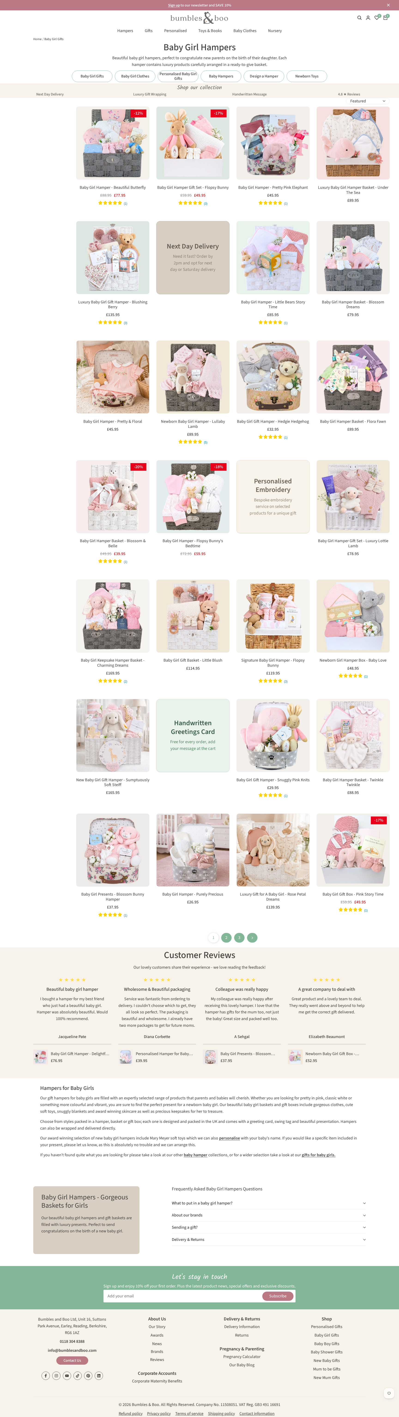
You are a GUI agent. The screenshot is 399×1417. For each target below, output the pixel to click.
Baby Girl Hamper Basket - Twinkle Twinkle (353, 782)
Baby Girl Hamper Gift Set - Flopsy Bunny (193, 187)
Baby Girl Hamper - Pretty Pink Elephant (273, 187)
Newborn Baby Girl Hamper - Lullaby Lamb (193, 424)
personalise (229, 1138)
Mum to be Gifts (327, 1369)
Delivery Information (242, 1327)
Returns (242, 1335)
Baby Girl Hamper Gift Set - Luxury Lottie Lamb (353, 543)
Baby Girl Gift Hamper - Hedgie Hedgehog (273, 421)
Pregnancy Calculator (241, 1357)
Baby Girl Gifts (53, 39)
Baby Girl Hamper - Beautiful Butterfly (113, 187)
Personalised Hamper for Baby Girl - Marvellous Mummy (162, 1054)
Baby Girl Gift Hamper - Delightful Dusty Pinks (80, 1054)
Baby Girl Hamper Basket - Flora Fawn (353, 421)
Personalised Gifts (326, 1327)
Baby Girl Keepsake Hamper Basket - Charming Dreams (113, 663)
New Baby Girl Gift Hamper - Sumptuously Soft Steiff (112, 782)
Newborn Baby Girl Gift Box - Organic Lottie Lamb (330, 1054)
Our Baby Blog (241, 1365)
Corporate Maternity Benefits (157, 1381)
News (157, 1344)
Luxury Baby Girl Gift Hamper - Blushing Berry (112, 305)
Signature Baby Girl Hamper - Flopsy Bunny (273, 663)
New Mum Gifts (327, 1378)
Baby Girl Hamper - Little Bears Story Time (273, 305)
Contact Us (72, 1360)
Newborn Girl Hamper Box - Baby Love (353, 660)
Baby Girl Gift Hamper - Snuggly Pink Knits (273, 780)
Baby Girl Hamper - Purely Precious (192, 894)
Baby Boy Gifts (326, 1344)
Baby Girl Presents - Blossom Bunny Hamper (112, 897)
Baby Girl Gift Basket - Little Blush (192, 660)
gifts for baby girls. (319, 1155)
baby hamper (195, 1155)
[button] (82, 115)
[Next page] (252, 938)
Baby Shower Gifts (327, 1352)
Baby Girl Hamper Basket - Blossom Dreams (353, 305)
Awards (157, 1335)
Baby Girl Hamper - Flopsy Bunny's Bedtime (193, 543)
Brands (157, 1352)
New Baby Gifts (327, 1361)
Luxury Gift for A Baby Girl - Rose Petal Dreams (273, 897)
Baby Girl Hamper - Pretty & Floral (112, 421)
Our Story (157, 1327)
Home (37, 39)
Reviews (157, 1360)
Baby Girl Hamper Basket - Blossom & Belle (113, 543)
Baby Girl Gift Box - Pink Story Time (353, 894)
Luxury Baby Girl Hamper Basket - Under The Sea (353, 190)
